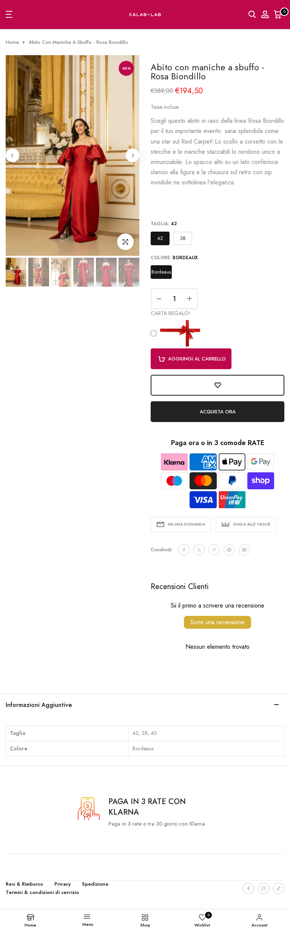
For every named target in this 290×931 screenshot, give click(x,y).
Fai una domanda (186, 524)
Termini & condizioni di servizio (42, 892)
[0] (278, 14)
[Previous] (12, 155)
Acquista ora (218, 411)
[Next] (132, 155)
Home (12, 42)
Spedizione (95, 884)
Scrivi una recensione (217, 622)
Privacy (62, 884)
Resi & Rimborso (24, 884)
